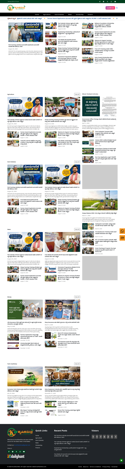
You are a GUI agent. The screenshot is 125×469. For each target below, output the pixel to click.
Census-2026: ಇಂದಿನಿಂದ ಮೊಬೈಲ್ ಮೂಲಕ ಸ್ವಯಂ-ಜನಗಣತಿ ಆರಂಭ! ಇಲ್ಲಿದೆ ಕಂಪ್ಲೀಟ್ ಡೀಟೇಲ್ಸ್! (105, 141)
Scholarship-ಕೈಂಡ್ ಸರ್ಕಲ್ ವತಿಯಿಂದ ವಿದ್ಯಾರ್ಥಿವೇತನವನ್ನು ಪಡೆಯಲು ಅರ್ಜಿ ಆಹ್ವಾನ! (30, 344)
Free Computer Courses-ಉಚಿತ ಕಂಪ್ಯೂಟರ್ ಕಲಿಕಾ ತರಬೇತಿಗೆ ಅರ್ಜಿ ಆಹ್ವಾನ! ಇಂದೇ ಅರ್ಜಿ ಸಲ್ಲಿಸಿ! (105, 133)
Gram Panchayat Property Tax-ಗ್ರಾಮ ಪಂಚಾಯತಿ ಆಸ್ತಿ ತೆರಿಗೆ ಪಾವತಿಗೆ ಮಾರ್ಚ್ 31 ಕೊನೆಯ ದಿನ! (105, 249)
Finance (90, 14)
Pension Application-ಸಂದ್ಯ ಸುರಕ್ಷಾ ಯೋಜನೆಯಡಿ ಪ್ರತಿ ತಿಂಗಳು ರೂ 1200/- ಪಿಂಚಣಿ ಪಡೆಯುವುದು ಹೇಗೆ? (31, 336)
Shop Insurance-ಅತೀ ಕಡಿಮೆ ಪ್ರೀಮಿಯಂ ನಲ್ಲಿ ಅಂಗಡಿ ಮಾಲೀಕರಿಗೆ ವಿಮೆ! (62, 322)
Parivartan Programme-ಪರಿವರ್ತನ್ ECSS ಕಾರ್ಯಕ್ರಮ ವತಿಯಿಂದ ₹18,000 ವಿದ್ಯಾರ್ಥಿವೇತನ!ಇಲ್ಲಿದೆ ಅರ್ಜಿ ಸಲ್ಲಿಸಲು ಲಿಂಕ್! (68, 58)
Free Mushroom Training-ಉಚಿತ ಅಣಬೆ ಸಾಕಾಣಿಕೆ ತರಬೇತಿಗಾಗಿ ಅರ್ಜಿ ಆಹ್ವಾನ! (105, 232)
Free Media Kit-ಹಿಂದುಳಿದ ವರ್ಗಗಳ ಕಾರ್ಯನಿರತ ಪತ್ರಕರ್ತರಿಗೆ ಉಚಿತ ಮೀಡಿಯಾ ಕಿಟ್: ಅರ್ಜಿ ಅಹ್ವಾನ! (67, 41)
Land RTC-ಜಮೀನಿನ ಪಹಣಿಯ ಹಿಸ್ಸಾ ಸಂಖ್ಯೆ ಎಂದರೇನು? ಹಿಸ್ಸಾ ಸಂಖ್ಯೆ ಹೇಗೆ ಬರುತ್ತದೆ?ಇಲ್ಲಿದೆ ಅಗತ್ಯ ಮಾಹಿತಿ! (30, 142)
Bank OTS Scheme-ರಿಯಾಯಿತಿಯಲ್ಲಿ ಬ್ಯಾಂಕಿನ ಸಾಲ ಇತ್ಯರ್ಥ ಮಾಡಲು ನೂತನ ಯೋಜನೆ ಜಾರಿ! (69, 334)
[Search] (117, 8)
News (70, 14)
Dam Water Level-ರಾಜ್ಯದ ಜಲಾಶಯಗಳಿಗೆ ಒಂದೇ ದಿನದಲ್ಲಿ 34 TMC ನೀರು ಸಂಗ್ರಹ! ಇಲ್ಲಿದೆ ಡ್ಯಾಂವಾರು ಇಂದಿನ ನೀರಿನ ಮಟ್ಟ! (68, 142)
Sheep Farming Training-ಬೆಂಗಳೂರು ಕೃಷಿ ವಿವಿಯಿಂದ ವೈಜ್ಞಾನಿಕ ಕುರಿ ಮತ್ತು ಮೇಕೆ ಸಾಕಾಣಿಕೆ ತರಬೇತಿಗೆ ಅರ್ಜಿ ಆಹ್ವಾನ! (68, 49)
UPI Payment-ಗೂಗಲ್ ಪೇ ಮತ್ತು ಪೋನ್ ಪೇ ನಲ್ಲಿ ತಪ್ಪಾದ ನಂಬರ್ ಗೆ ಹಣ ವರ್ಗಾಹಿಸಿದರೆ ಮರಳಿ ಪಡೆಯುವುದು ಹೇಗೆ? (69, 343)
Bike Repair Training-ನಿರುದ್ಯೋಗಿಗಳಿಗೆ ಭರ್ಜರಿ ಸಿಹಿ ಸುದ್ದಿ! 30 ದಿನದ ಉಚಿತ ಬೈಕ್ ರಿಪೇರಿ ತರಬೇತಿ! (31, 411)
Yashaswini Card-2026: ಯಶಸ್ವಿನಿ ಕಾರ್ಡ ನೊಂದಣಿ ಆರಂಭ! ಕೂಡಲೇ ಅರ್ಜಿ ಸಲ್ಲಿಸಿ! (105, 224)
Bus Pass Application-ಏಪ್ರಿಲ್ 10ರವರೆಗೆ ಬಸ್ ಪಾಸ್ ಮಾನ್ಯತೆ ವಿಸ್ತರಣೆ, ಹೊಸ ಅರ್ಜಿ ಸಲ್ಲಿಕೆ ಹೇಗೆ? (105, 158)
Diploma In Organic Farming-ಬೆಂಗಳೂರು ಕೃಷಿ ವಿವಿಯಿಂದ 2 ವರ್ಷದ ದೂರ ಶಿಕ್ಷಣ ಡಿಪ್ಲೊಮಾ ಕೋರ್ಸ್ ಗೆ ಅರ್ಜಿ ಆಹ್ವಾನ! (104, 42)
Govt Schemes (59, 14)
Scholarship (80, 14)
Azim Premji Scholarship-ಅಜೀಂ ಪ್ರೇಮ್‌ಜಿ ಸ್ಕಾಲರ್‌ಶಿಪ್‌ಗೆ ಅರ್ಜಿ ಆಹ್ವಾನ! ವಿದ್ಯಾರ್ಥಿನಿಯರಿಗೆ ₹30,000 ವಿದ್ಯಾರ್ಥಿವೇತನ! (105, 59)
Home (37, 14)
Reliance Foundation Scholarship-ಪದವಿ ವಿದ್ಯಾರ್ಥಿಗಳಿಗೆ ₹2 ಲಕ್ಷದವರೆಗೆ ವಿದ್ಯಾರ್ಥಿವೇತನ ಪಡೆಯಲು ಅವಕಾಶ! (104, 24)
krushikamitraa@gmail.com (22, 445)
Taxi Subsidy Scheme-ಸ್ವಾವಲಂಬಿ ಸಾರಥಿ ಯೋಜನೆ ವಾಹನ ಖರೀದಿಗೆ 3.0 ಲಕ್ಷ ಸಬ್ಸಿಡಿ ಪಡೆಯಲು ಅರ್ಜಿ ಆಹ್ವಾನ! (68, 24)
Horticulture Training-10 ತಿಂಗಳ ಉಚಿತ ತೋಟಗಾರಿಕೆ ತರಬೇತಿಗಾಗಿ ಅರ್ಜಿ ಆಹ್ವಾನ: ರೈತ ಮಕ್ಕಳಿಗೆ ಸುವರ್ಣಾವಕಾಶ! (105, 150)
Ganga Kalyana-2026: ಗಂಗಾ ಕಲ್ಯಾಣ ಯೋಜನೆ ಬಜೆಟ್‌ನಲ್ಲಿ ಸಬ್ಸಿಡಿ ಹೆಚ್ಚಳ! (99, 213)
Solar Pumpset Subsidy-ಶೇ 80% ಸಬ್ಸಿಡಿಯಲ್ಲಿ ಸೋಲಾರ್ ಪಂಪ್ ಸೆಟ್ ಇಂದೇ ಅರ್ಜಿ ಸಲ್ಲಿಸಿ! (31, 403)
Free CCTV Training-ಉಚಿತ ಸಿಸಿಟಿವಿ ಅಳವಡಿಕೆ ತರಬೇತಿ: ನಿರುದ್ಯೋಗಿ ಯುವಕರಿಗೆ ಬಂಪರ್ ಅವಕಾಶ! (104, 50)
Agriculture (46, 14)
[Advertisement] (65, 7)
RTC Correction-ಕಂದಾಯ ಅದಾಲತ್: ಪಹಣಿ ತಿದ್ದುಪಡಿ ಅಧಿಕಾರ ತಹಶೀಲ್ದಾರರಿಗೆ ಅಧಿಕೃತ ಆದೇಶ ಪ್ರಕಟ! (106, 241)
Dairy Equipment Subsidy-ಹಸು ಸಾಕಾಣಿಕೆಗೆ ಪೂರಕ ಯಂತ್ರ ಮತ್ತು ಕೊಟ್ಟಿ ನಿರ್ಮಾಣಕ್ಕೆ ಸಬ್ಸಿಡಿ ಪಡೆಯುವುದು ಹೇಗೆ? (62, 390)
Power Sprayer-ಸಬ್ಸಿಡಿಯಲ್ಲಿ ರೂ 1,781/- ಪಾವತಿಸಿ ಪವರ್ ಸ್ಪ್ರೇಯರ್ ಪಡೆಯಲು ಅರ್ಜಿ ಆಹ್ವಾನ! (68, 403)
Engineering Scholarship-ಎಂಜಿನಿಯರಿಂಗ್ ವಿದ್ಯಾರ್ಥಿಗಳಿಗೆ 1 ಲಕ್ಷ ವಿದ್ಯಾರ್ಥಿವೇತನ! (69, 32)
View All (77, 94)
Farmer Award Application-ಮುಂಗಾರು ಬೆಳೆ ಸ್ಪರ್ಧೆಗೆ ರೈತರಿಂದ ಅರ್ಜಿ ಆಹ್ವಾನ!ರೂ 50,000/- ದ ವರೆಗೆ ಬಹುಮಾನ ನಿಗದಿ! (66, 18)
